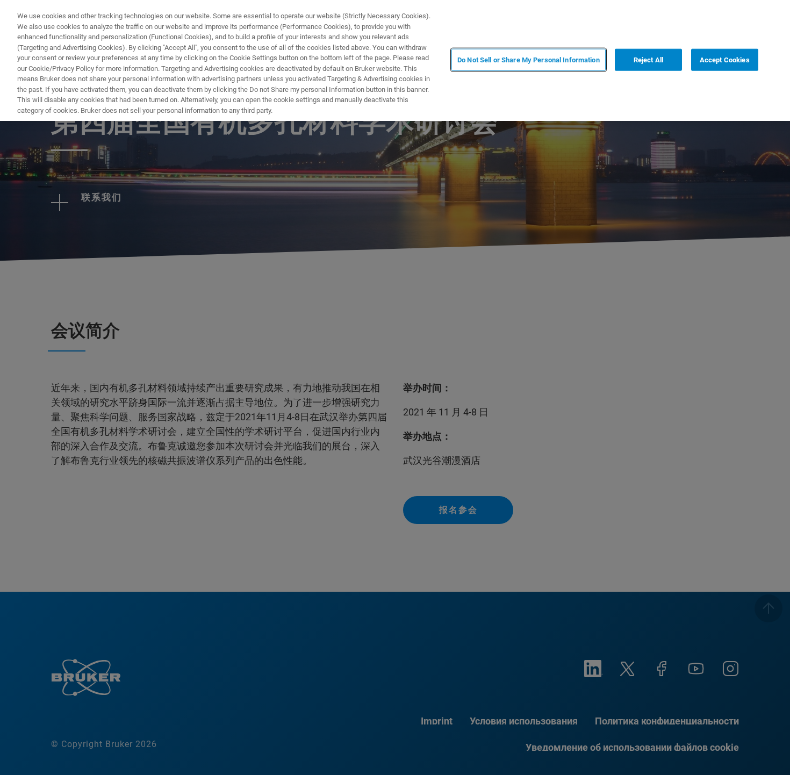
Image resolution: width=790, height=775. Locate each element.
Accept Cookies (725, 59)
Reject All (648, 59)
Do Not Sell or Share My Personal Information (528, 59)
